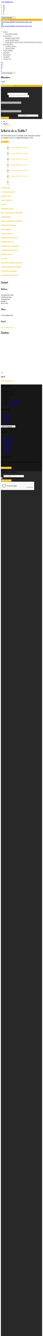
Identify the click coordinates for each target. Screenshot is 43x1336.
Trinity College (6, 233)
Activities (6, 53)
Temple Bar (5, 188)
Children (4, 107)
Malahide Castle (7, 208)
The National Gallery (9, 271)
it (3, 14)
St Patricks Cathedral (9, 250)
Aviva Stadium (6, 200)
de (4, 5)
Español (6, 418)
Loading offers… (11, 46)
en (4, 8)
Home (5, 32)
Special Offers (8, 44)
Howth (3, 204)
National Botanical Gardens (11, 221)
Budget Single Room (12, 38)
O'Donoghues (6, 229)
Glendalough (6, 217)
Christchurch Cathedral (10, 246)
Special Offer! (10, 48)
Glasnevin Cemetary (8, 225)
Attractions (7, 55)
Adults (3, 98)
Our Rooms (7, 36)
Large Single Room (12, 40)
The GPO (4, 258)
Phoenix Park (6, 196)
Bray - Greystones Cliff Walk (11, 213)
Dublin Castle (6, 254)
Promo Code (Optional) (9, 115)
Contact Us (7, 59)
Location (6, 57)
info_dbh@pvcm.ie (7, 327)
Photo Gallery (8, 50)
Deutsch (6, 414)
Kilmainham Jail (7, 242)
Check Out (4, 96)
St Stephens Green (8, 192)
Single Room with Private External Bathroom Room (23, 42)
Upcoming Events (11, 34)
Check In (4, 94)
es (4, 10)
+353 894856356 (7, 2)
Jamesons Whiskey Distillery (11, 263)
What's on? (5, 142)
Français (6, 421)
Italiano (5, 423)
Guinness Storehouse (9, 238)
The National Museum (9, 275)
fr (3, 12)
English (5, 416)
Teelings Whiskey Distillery (11, 267)
